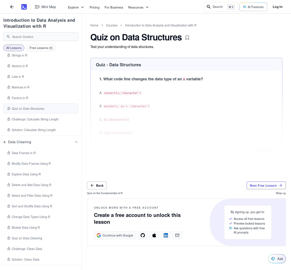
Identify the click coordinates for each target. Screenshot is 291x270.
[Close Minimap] (81, 29)
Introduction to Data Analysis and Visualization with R (39, 23)
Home (94, 25)
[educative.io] (24, 7)
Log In (277, 6)
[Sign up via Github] (143, 235)
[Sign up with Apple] (154, 235)
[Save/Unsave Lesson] (187, 37)
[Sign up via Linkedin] (166, 235)
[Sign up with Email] (177, 235)
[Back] (12, 7)
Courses (111, 25)
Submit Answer (265, 151)
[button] (41, 142)
